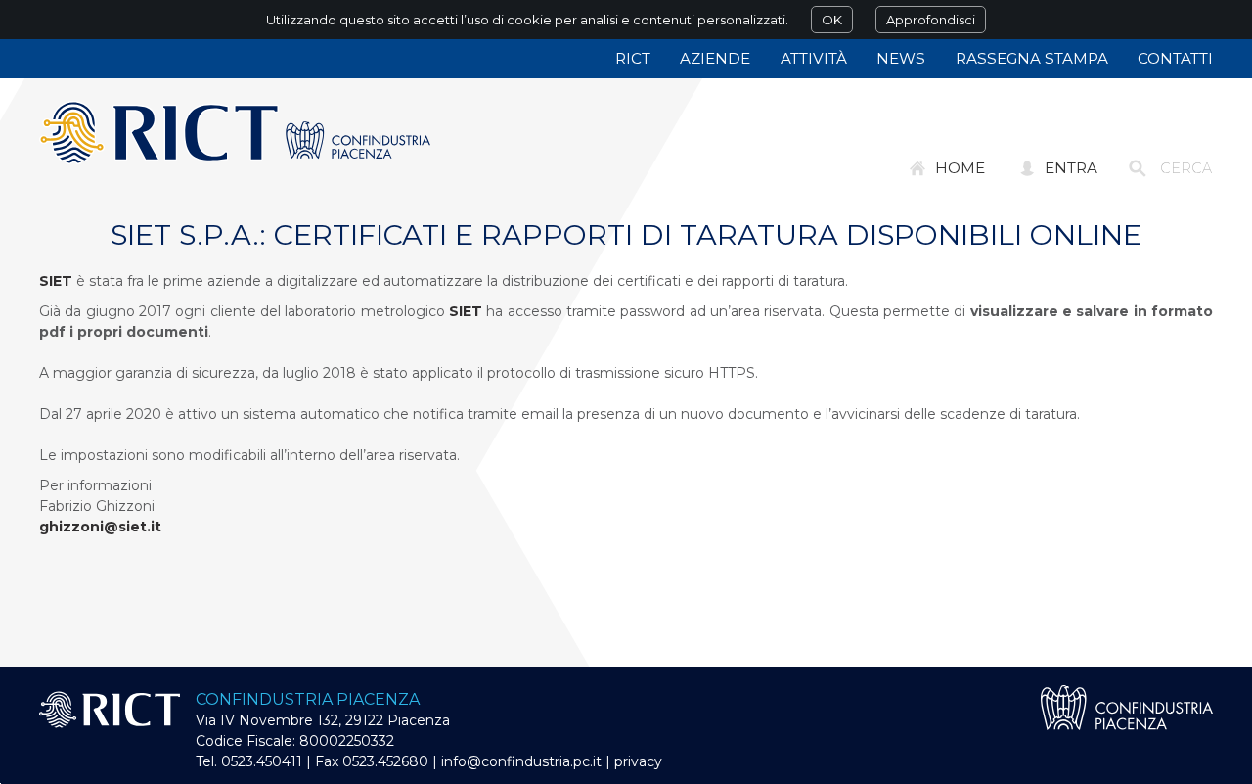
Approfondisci (930, 19)
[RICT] (234, 133)
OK (832, 19)
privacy (638, 761)
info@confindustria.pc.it (521, 761)
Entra (1071, 168)
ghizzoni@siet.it (100, 526)
